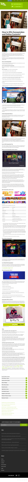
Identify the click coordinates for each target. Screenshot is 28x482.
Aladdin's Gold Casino (6, 393)
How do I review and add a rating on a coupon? (9, 447)
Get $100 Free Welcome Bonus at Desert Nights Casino (8, 413)
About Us (2, 460)
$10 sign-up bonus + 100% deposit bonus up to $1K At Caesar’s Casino (10, 408)
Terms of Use (3, 466)
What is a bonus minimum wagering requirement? (10, 444)
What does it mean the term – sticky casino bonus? (10, 442)
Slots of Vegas (4, 382)
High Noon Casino (5, 389)
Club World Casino (5, 391)
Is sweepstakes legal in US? (7, 267)
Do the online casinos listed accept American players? (11, 433)
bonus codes (9, 366)
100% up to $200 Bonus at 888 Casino (6, 405)
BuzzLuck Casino (5, 397)
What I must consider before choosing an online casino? (11, 436)
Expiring (21, 0)
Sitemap (2, 470)
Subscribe (24, 424)
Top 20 (17, 0)
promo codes (16, 366)
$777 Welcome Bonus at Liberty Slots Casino (7, 414)
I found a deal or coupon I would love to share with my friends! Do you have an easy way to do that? (14, 439)
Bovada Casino (4, 386)
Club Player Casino (5, 378)
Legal (2, 468)
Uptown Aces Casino (6, 380)
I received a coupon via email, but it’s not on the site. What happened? (13, 450)
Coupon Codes (18, 6)
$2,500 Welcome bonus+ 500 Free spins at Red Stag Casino (8, 402)
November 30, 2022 (7, 29)
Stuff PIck (21, 29)
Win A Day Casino (5, 384)
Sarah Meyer (15, 29)
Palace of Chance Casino (6, 395)
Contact (2, 462)
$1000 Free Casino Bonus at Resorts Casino (6, 411)
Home (2, 459)
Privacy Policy (3, 464)
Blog (23, 0)
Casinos (14, 0)
